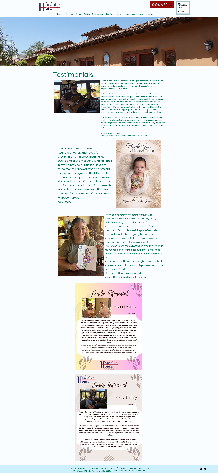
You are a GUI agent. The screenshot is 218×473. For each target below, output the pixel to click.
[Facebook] (201, 469)
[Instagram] (205, 469)
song (116, 117)
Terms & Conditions (137, 470)
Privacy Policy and (121, 470)
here (119, 128)
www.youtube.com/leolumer (113, 135)
